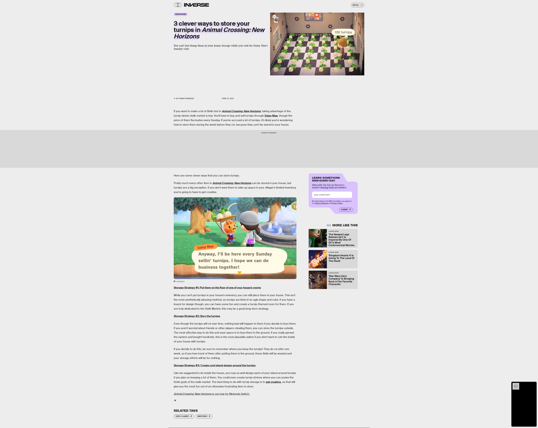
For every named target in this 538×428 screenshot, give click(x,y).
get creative (273, 382)
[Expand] (514, 384)
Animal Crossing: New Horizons (241, 111)
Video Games (182, 416)
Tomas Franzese (186, 98)
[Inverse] (196, 5)
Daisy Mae (271, 115)
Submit (344, 209)
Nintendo (202, 416)
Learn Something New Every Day (326, 179)
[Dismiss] (533, 384)
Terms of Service (321, 203)
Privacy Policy (337, 203)
